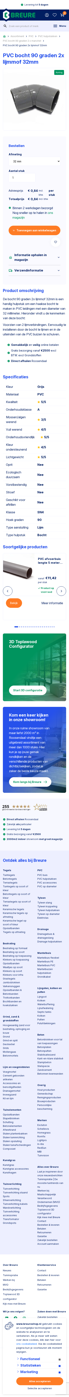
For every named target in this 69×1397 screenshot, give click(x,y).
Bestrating (9, 943)
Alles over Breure (48, 1166)
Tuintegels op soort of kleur (15, 888)
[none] (5, 26)
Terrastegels (10, 882)
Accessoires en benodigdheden (12, 1085)
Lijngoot (42, 996)
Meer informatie (52, 603)
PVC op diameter (47, 886)
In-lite (40, 1144)
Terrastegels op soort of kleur (17, 903)
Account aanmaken (48, 1243)
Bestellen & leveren (48, 1224)
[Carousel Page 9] (33, 627)
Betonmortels (10, 1055)
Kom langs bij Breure (27, 781)
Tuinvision (43, 1155)
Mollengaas (9, 1051)
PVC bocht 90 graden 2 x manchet (22, 40)
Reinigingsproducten (49, 1097)
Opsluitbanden (11, 928)
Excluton (42, 1125)
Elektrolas (42, 917)
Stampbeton (44, 1062)
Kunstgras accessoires (16, 1168)
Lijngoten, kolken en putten (49, 990)
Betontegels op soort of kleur (16, 896)
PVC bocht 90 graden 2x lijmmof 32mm (25, 45)
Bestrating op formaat (15, 948)
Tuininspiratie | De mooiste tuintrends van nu (50, 1183)
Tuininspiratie (10, 1275)
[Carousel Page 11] (37, 627)
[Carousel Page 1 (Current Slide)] (16, 627)
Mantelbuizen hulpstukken (45, 971)
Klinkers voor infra (13, 974)
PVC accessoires (47, 882)
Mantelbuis (44, 953)
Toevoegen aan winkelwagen (36, 230)
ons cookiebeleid (26, 1343)
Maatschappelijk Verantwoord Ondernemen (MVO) (48, 1198)
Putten (41, 1019)
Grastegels (9, 978)
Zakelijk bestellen (47, 1240)
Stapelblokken (11, 1118)
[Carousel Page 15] (44, 627)
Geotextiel (9, 1044)
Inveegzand (9, 1094)
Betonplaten (44, 1047)
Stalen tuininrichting (14, 1137)
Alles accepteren (40, 1381)
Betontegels (10, 878)
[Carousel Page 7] (29, 627)
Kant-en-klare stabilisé (50, 1058)
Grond (6, 1036)
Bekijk (14, 603)
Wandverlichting (12, 1207)
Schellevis (43, 1128)
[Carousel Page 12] (39, 627)
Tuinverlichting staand (15, 1192)
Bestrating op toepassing (17, 955)
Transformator (11, 1219)
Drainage (43, 929)
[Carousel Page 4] (23, 627)
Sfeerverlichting (12, 1200)
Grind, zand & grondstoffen (11, 1018)
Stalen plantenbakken (15, 1133)
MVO (5, 1284)
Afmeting (15, 154)
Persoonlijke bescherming (44, 1107)
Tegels (7, 870)
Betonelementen (12, 1126)
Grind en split (10, 1040)
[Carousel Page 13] (41, 627)
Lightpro (42, 1140)
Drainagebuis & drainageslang (45, 936)
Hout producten (46, 1089)
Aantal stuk (17, 170)
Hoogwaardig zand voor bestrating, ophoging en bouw (16, 1029)
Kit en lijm (8, 1098)
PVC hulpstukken (47, 36)
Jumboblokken (11, 982)
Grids (6, 1048)
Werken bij (43, 1190)
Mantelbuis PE (45, 961)
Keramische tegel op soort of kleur (14, 922)
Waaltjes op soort (13, 967)
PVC (31, 36)
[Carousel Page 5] (25, 627)
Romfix (41, 1136)
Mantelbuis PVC (46, 965)
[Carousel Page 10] (35, 627)
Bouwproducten (46, 1101)
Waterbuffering (45, 1004)
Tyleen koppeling (47, 906)
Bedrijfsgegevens (47, 1205)
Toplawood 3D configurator (45, 1211)
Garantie (42, 1236)
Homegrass (44, 1132)
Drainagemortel (11, 1090)
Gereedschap (45, 1093)
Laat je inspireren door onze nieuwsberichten (50, 1173)
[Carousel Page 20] (54, 627)
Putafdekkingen (46, 1023)
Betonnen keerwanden (50, 1073)
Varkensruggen (11, 986)
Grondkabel (44, 976)
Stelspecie (43, 1066)
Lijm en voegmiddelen (16, 1067)
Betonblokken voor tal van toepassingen (49, 1041)
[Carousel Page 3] (21, 627)
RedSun (41, 1147)
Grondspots (9, 1223)
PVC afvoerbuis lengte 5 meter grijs (49, 561)
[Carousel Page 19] (52, 627)
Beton (40, 1034)
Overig (41, 1085)
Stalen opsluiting (12, 1141)
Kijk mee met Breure (48, 1217)
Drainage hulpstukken (49, 941)
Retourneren (44, 1232)
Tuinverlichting (12, 1184)
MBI (39, 1151)
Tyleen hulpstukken (48, 910)
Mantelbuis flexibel (48, 957)
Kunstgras (9, 1160)
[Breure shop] (19, 15)
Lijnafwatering (45, 1008)
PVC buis (42, 875)
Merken (42, 1120)
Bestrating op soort (14, 952)
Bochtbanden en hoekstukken (12, 1003)
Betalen (41, 1228)
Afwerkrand (9, 1129)
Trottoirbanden (11, 997)
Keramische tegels (13, 909)
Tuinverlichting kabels (15, 1204)
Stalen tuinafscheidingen (17, 1145)
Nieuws (7, 1270)
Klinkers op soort (12, 971)
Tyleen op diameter (48, 914)
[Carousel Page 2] (20, 627)
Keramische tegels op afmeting (15, 915)
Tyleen (41, 897)
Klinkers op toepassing (16, 959)
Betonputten (44, 1050)
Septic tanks (44, 1011)
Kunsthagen (9, 1172)
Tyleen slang (44, 902)
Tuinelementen (12, 1109)
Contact (41, 1221)
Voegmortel (9, 1071)
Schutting (8, 1122)
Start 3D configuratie (27, 690)
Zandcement (44, 1069)
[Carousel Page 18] (50, 627)
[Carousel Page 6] (27, 627)
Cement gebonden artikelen (13, 1077)
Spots (6, 1196)
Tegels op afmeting (14, 932)
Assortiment (17, 36)
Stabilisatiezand (46, 1054)
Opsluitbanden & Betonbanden (12, 992)
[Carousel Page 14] (43, 627)
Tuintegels (9, 875)
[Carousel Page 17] (48, 627)
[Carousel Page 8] (31, 627)
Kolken (41, 1000)
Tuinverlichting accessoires (11, 1213)
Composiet (9, 1148)
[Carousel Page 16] (46, 627)
